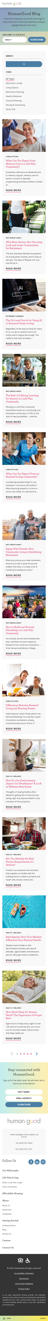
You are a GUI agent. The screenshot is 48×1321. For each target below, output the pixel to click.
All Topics (10, 79)
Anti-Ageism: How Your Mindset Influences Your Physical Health (23, 938)
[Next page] (36, 1053)
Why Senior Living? (14, 83)
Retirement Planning (15, 92)
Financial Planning (14, 100)
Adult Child (10, 109)
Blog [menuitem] (4, 1229)
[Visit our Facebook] (31, 1161)
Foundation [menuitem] (7, 1214)
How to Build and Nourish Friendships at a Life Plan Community (20, 630)
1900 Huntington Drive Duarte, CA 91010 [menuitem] (24, 1135)
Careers (43, 1318)
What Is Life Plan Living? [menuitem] (12, 1182)
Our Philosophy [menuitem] (10, 1170)
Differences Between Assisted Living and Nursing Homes (22, 707)
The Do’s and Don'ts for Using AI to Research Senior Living (24, 322)
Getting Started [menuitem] (8, 1225)
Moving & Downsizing (15, 105)
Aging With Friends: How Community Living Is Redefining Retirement (23, 551)
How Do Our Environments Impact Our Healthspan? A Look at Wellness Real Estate (23, 783)
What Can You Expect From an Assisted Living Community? (22, 475)
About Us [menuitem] (6, 1205)
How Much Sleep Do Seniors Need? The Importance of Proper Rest (24, 1015)
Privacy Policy (24, 1289)
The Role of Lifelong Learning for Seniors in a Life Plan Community (22, 398)
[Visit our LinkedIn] (37, 1161)
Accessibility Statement (24, 1273)
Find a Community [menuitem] (9, 1187)
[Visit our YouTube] (43, 1161)
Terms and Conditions (24, 1283)
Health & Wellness (14, 96)
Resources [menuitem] (6, 1234)
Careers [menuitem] (6, 1240)
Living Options (12, 87)
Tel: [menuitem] (24, 1143)
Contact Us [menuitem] (8, 1247)
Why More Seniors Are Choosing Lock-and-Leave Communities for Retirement (24, 245)
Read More (13, 190)
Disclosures (24, 1278)
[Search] (24, 64)
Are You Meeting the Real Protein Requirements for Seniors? (20, 861)
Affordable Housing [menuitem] (12, 1193)
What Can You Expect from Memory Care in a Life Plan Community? (21, 163)
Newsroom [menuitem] (7, 1209)
